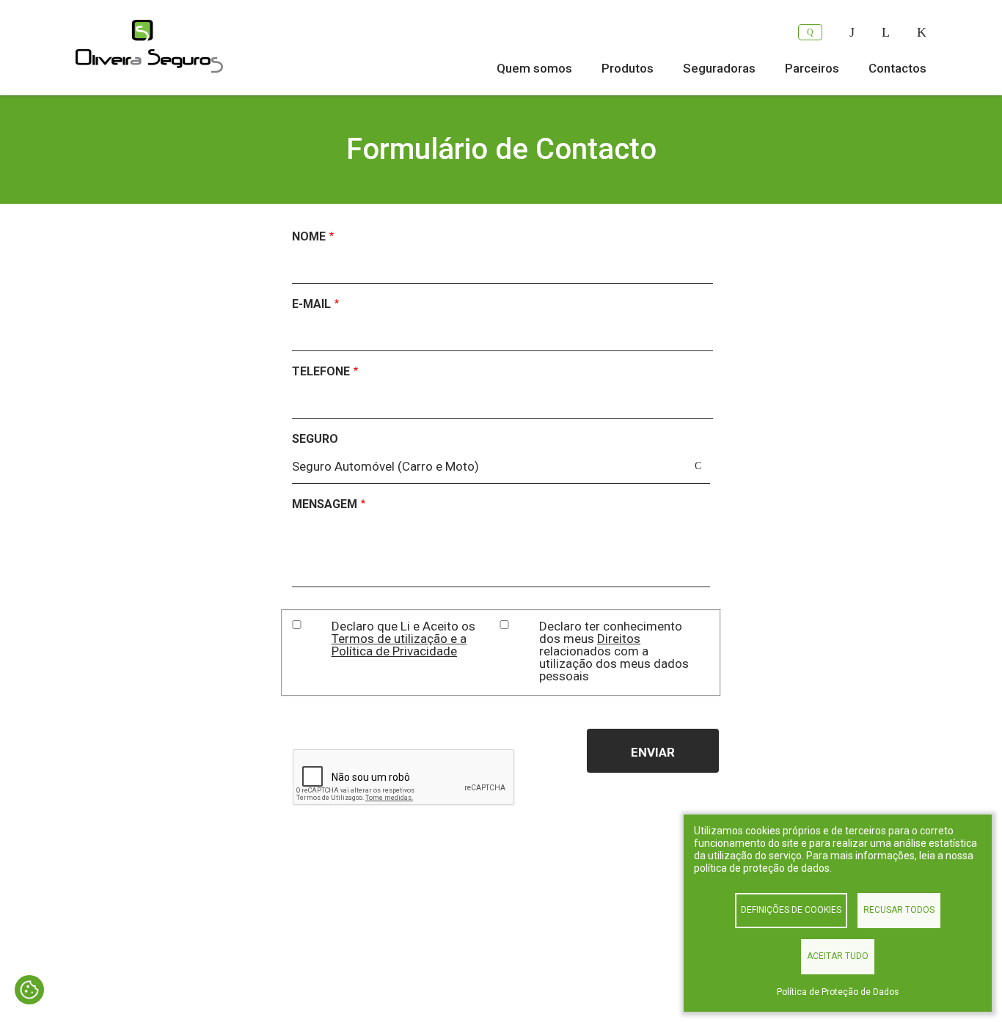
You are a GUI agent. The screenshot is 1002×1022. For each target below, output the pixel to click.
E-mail (311, 304)
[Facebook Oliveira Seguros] (852, 32)
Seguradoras (719, 68)
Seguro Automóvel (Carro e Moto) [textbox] (385, 466)
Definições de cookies (791, 910)
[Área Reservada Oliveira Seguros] (810, 32)
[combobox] (501, 470)
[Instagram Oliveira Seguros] (921, 32)
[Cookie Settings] (29, 991)
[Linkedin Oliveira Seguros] (886, 32)
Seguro (315, 439)
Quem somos (534, 68)
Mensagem (324, 504)
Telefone (321, 371)
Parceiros (812, 68)
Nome (309, 236)
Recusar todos (899, 910)
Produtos (627, 68)
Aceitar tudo (837, 956)
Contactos (897, 68)
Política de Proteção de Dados (838, 992)
